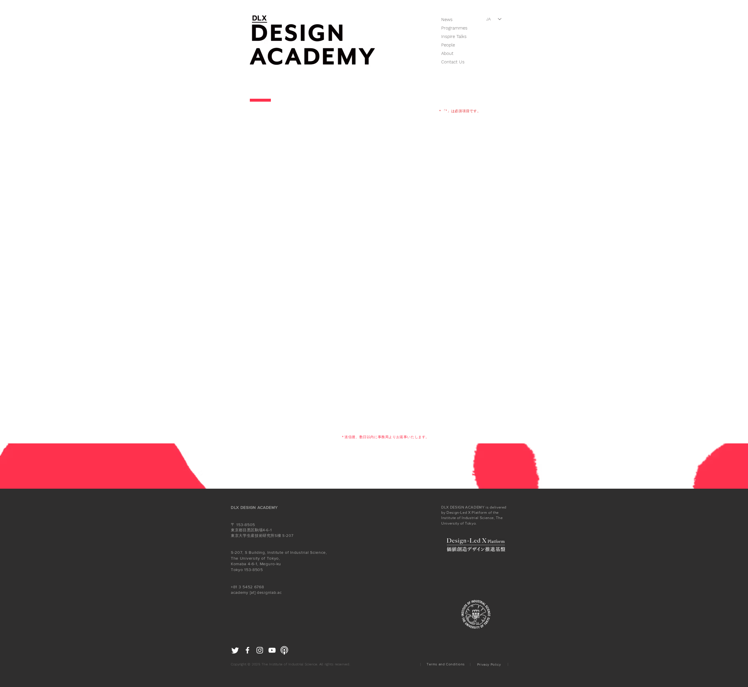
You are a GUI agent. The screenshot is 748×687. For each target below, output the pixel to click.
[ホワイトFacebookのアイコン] (247, 650)
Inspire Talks (454, 36)
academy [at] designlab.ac (256, 592)
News (447, 19)
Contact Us (453, 62)
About (447, 53)
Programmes (454, 28)
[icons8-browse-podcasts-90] (284, 650)
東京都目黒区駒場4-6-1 (251, 530)
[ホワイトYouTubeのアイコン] (272, 650)
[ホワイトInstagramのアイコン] (259, 650)
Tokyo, (273, 558)
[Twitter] (235, 650)
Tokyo (237, 569)
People (448, 45)
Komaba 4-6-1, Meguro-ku (257, 563)
